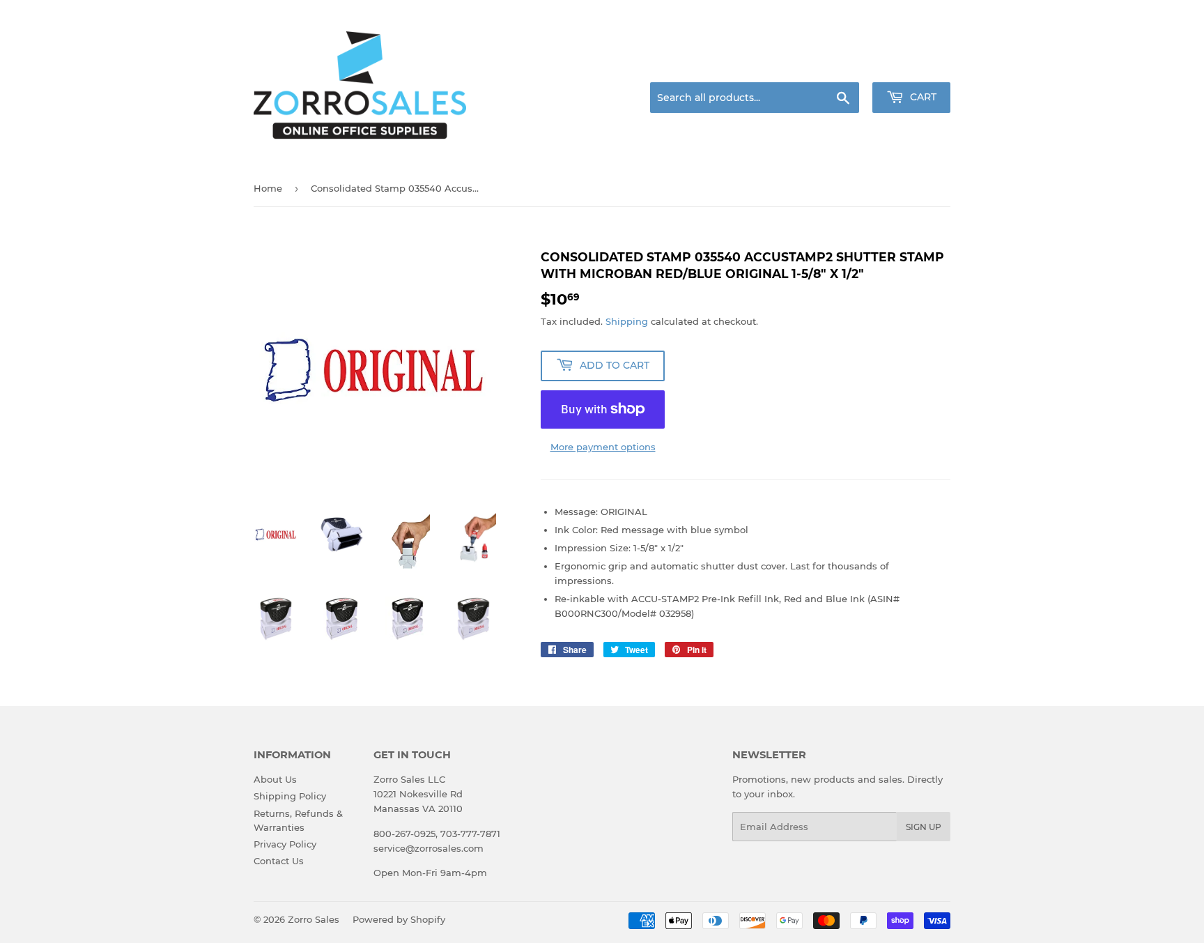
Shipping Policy (290, 796)
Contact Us (279, 860)
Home (268, 188)
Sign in (840, 65)
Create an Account (912, 65)
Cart (921, 97)
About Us (275, 779)
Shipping (626, 321)
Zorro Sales (313, 919)
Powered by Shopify (399, 919)
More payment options (603, 446)
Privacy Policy (285, 844)
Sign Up (923, 827)
